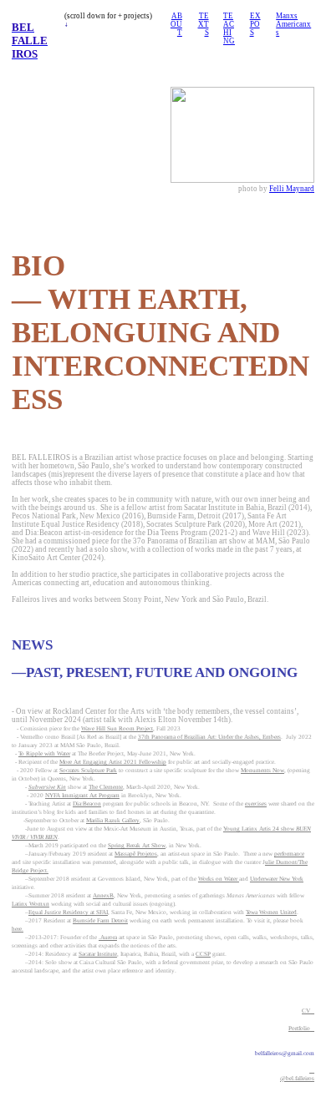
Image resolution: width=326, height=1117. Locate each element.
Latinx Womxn (30, 904)
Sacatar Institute (98, 954)
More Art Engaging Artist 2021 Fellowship (112, 762)
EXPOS (255, 24)
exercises (256, 804)
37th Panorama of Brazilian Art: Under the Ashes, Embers (209, 737)
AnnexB (103, 895)
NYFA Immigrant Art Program (82, 795)
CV (308, 1011)
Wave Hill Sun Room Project (117, 728)
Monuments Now (262, 770)
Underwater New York (276, 879)
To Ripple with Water (44, 754)
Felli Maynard (291, 188)
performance (289, 854)
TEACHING (229, 28)
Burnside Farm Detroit (100, 920)
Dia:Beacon (87, 804)
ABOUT (176, 24)
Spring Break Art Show (137, 845)
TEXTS (203, 24)
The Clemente (106, 787)
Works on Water (218, 879)
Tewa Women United (271, 912)
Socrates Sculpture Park (88, 770)
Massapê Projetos (136, 854)
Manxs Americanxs (293, 24)
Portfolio (301, 1028)
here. (17, 929)
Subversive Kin (47, 787)
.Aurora (108, 937)
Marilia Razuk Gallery (113, 820)
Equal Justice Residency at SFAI (68, 912)
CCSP (203, 954)
